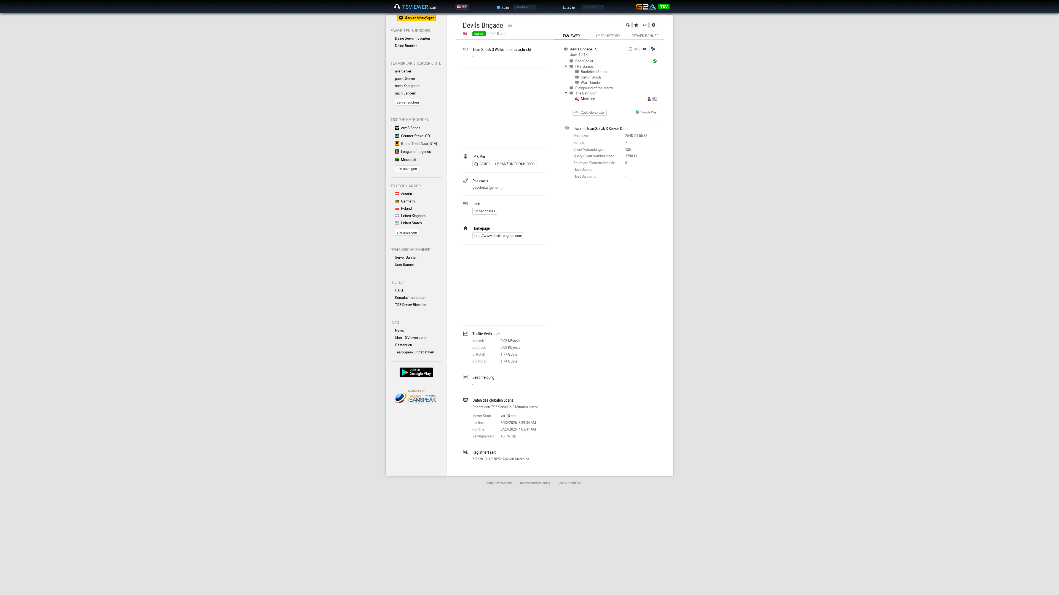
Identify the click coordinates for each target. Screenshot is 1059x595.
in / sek (478, 340)
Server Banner (406, 257)
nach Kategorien (407, 85)
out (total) (480, 361)
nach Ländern (405, 93)
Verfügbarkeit (483, 436)
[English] (464, 6)
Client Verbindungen (589, 149)
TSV (664, 6)
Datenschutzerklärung (535, 483)
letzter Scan (481, 415)
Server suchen (408, 102)
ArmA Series (410, 127)
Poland (406, 208)
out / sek (479, 347)
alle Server (403, 71)
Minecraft (408, 159)
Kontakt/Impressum (410, 297)
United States (411, 222)
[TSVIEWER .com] (397, 7)
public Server (405, 78)
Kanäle (578, 142)
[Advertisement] (504, 107)
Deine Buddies (406, 45)
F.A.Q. (399, 290)
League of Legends (416, 151)
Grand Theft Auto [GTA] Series (421, 143)
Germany (408, 201)
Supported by (416, 391)
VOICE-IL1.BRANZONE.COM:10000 (507, 163)
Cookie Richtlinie (569, 483)
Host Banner (583, 169)
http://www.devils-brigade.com (498, 235)
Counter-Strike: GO (415, 135)
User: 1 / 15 (578, 54)
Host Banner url (585, 176)
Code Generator (593, 112)
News (399, 330)
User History (608, 35)
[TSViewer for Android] (646, 113)
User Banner (404, 264)
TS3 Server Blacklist (410, 304)
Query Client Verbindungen (593, 155)
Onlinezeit (581, 135)
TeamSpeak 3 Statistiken (414, 352)
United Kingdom (413, 215)
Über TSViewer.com (410, 337)
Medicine (588, 98)
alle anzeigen (407, 168)
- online (478, 422)
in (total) (478, 354)
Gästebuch (403, 344)
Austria (406, 193)
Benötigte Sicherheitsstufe (594, 162)
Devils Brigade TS (583, 49)
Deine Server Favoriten (412, 38)
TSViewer (571, 35)
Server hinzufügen (419, 17)
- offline (478, 429)
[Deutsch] (459, 6)
